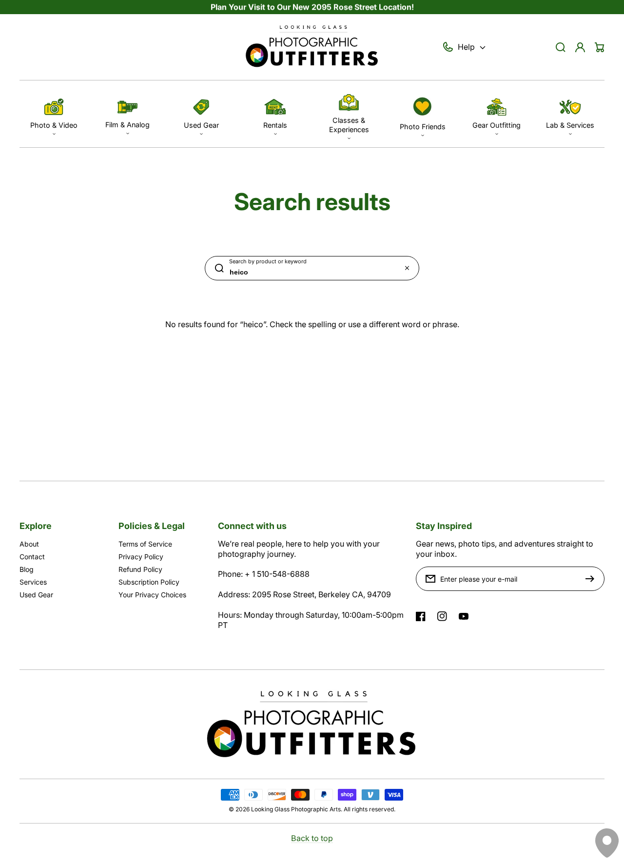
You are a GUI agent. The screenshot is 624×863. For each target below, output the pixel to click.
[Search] (560, 47)
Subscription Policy (148, 582)
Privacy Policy (140, 556)
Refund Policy (140, 569)
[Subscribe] (592, 579)
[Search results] (217, 268)
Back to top (312, 838)
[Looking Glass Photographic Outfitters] (312, 47)
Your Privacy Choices (152, 594)
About (29, 544)
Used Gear (36, 594)
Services (33, 582)
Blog (27, 569)
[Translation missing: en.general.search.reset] (407, 268)
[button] (54, 113)
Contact (32, 556)
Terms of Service (145, 544)
